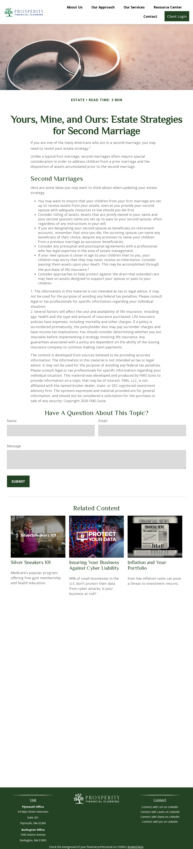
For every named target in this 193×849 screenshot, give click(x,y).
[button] (74, 7)
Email (102, 420)
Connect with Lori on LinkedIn (160, 807)
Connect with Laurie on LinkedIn (160, 812)
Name (12, 420)
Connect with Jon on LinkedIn (160, 821)
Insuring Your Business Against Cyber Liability (94, 565)
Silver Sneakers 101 (31, 562)
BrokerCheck (135, 847)
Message (14, 446)
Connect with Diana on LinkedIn (160, 816)
